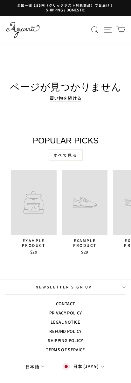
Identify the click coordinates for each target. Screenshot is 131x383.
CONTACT (65, 303)
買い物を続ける (65, 98)
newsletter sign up (64, 286)
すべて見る (65, 155)
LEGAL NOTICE (65, 322)
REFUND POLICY (65, 331)
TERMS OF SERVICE (65, 350)
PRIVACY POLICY (65, 313)
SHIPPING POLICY (65, 340)
